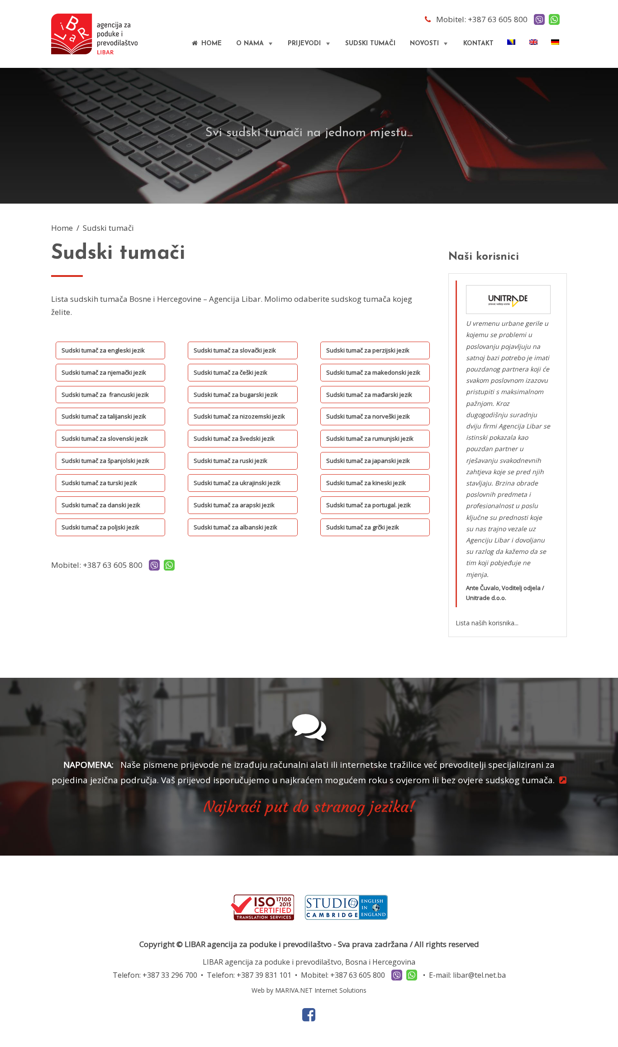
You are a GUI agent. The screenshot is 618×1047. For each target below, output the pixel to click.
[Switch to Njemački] (556, 42)
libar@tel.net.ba (479, 975)
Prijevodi (309, 47)
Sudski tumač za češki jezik (230, 372)
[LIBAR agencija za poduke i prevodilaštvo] (94, 33)
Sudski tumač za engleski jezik (103, 350)
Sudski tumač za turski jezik (99, 483)
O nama (255, 47)
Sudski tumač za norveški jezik (368, 416)
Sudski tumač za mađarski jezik (369, 394)
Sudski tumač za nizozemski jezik (239, 416)
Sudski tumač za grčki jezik (362, 527)
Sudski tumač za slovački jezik (235, 350)
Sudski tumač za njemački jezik (104, 372)
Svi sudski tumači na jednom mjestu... (309, 133)
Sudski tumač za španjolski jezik (105, 461)
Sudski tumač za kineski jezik (366, 483)
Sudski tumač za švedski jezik (234, 438)
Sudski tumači (370, 43)
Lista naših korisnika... (487, 623)
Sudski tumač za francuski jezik (105, 394)
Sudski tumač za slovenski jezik (105, 438)
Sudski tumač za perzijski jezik (367, 350)
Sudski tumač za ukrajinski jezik (237, 483)
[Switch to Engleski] (534, 42)
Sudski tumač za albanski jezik (235, 527)
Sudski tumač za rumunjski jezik (370, 438)
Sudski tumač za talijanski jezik (104, 416)
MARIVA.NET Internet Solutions (320, 990)
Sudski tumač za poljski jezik (100, 527)
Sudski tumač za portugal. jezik (368, 505)
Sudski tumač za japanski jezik (368, 461)
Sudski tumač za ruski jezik (230, 461)
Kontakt (478, 43)
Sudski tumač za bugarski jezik (236, 394)
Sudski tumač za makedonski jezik (373, 372)
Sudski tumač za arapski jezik (234, 505)
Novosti (429, 47)
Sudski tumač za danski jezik (101, 505)
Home (210, 43)
